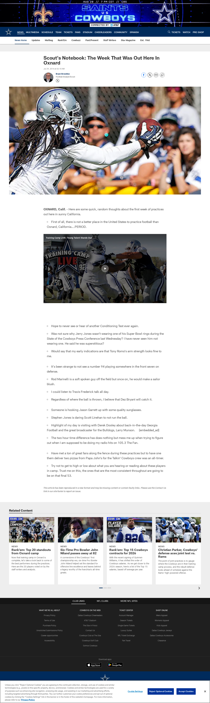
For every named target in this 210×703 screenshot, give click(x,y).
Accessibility (49, 640)
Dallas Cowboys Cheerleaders (90, 615)
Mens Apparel (161, 615)
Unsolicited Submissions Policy (49, 630)
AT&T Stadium (90, 620)
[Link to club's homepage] (8, 31)
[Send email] (156, 76)
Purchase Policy (49, 625)
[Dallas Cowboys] (105, 679)
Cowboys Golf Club (90, 640)
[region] (105, 691)
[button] (105, 268)
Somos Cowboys (90, 645)
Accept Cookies (186, 691)
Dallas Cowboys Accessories (162, 635)
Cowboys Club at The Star (90, 635)
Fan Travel (126, 640)
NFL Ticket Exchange (126, 635)
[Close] (205, 691)
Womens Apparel (162, 620)
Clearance (162, 640)
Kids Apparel (162, 625)
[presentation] (199, 588)
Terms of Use (49, 620)
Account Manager (126, 615)
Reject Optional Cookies (160, 691)
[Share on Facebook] (143, 76)
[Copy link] (162, 75)
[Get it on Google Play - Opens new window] (115, 666)
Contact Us (90, 630)
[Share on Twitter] (149, 76)
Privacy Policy (49, 615)
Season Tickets (126, 620)
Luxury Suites (126, 630)
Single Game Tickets (126, 625)
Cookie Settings (135, 691)
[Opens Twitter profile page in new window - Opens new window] (57, 80)
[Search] (169, 32)
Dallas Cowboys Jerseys (162, 630)
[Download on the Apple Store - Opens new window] (94, 665)
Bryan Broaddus (63, 74)
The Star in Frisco (90, 625)
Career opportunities (49, 635)
